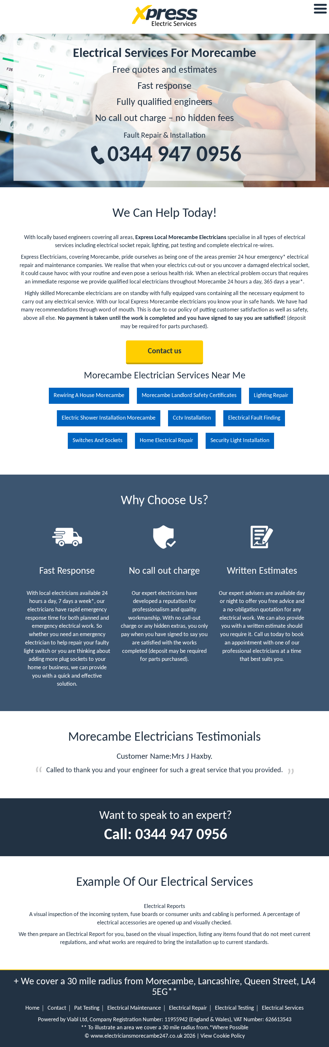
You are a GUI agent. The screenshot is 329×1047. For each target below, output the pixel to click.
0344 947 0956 (174, 155)
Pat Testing (86, 1008)
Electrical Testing (234, 1008)
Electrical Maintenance (134, 1008)
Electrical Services (283, 1008)
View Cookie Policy (222, 1036)
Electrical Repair (188, 1008)
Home (32, 1008)
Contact (57, 1008)
